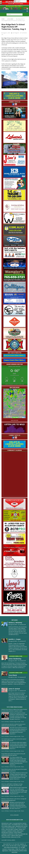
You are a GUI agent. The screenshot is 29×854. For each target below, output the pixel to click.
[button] (27, 11)
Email (18, 845)
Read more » (17, 719)
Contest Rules (11, 849)
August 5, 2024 (6, 33)
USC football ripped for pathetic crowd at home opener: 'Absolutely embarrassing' (13, 739)
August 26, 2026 (13, 660)
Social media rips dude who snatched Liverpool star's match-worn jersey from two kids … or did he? (13, 724)
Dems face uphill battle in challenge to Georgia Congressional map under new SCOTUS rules (11, 784)
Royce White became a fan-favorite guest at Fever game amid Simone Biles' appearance (14, 770)
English (18, 1)
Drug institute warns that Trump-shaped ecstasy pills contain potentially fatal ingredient (13, 754)
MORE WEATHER (14, 420)
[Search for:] (15, 14)
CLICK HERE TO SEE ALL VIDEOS (8, 840)
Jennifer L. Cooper (15, 639)
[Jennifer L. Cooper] (4, 640)
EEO (23, 849)
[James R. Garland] (4, 690)
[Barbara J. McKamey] (4, 624)
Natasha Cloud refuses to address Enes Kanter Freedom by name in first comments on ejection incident (14, 710)
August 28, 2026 (13, 624)
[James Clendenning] (4, 657)
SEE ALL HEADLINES (14, 815)
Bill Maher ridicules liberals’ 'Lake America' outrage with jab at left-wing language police (13, 799)
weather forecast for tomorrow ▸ (14, 384)
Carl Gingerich (15, 33)
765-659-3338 (13, 845)
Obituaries (14, 620)
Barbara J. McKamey (15, 622)
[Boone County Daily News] (14, 7)
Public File (18, 849)
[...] (18, 634)
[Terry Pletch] (4, 673)
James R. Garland (14, 689)
